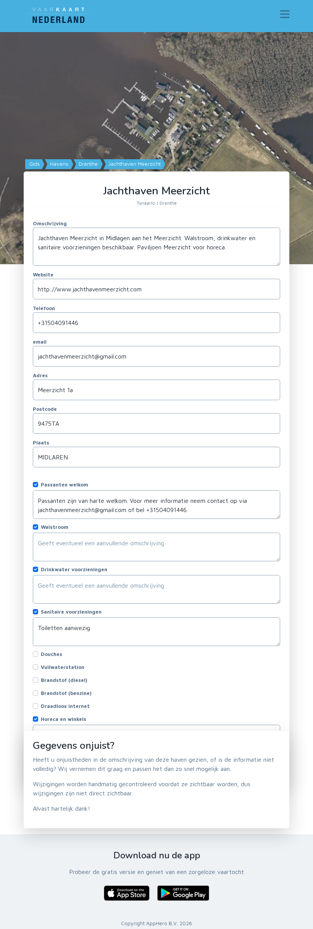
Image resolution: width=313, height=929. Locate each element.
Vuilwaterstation (62, 667)
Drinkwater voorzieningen (74, 569)
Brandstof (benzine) (66, 693)
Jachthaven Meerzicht (134, 164)
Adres (40, 375)
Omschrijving (50, 223)
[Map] (156, 148)
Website (43, 274)
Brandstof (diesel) (64, 680)
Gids (34, 164)
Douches (51, 654)
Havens (58, 164)
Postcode (45, 409)
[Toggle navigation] (284, 14)
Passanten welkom (64, 484)
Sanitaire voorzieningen (71, 612)
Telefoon (44, 308)
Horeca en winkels (63, 719)
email (40, 342)
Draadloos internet (65, 706)
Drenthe (87, 164)
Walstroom (54, 527)
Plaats (41, 442)
